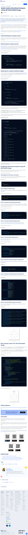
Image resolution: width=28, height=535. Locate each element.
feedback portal (5, 431)
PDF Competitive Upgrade (17, 501)
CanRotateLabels (7, 223)
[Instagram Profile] (20, 532)
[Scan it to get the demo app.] (7, 438)
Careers (23, 497)
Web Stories (11, 507)
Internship (24, 498)
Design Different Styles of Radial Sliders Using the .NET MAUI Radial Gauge (12, 458)
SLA (10, 497)
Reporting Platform (3, 509)
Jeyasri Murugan (5, 12)
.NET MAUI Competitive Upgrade (18, 498)
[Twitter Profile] (20, 530)
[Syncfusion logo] (3, 1)
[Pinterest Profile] (19, 532)
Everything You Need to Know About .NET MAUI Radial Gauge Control (11, 457)
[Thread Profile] (22, 532)
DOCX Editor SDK (2, 504)
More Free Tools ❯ (8, 507)
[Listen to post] (13, 4)
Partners (23, 499)
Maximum (14, 223)
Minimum (11, 223)
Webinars (11, 508)
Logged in (6, 482)
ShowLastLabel (19, 223)
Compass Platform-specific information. (14, 41)
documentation (3, 191)
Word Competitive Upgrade (17, 502)
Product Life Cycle (12, 498)
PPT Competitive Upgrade (17, 504)
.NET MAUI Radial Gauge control (8, 419)
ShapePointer (5, 261)
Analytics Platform (2, 508)
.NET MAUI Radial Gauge (7, 24)
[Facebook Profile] (19, 530)
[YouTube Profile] (24, 530)
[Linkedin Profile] (7, 475)
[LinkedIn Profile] (22, 530)
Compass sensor (18, 31)
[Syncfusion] (3, 530)
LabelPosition (2, 223)
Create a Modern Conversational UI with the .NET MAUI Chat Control (11, 459)
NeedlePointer (6, 275)
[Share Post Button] (15, 4)
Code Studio (2, 507)
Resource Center (12, 509)
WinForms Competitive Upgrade (18, 499)
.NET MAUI (5, 426)
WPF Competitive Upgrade (17, 500)
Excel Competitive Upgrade (17, 503)
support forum (22, 430)
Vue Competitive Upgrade (17, 497)
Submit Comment (3, 486)
